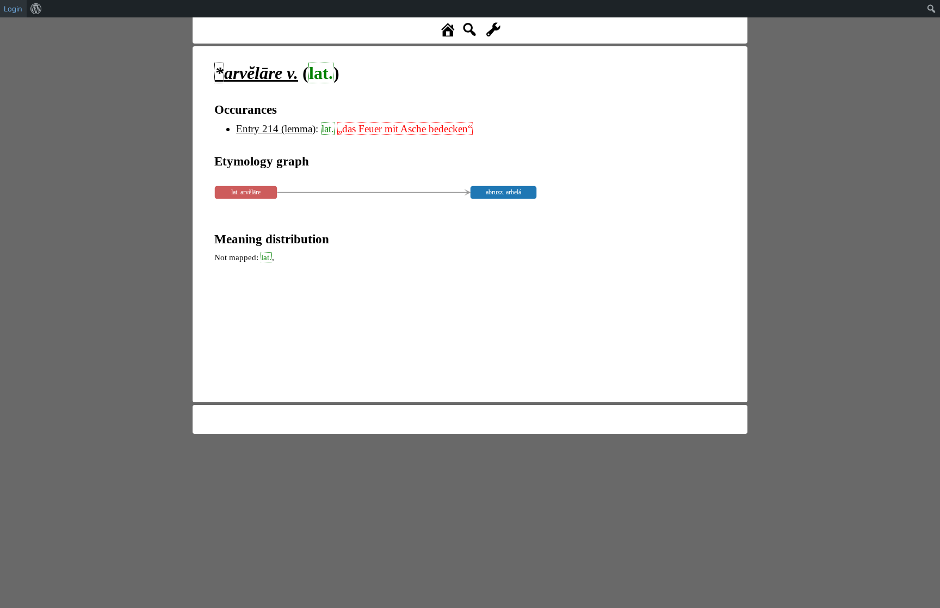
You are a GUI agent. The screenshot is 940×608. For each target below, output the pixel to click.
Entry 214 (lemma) (276, 128)
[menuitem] (36, 8)
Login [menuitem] (13, 8)
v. (256, 73)
